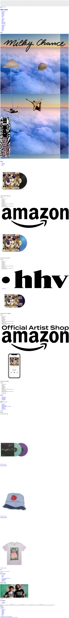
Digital (3, 165)
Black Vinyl (3, 163)
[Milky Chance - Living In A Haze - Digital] (14, 379)
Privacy (13, 617)
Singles (3, 576)
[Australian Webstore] (10, 553)
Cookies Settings (2, 616)
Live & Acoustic (4, 397)
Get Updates (3, 23)
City (31, 604)
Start (3, 18)
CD (2, 164)
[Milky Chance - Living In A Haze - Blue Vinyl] (14, 256)
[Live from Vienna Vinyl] (10, 450)
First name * (11, 604)
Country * (41, 604)
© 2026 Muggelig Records (3, 617)
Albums (3, 575)
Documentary (3, 399)
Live (2, 21)
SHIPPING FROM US (3, 464)
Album (3, 19)
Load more (1, 410)
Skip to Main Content (3, 6)
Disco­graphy (3, 22)
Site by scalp (16, 617)
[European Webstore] (10, 502)
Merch (3, 20)
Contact (8, 617)
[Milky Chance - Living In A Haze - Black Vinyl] (14, 194)
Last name (22, 604)
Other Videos (3, 398)
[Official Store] (35, 330)
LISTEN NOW (4, 393)
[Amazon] (35, 227)
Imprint (11, 617)
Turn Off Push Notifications (8, 616)
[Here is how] (14, 597)
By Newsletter (4, 602)
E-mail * (1, 604)
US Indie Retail (4, 288)
